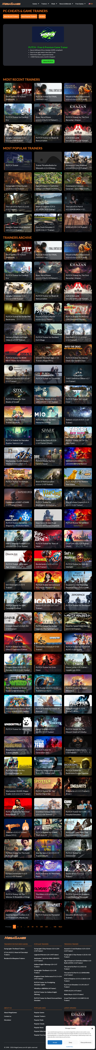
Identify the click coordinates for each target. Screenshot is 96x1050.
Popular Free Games (41, 1035)
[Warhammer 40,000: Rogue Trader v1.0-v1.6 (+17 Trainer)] (18, 786)
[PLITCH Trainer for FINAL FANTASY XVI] (48, 92)
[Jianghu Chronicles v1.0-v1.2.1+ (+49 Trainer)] (18, 133)
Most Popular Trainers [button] (28, 16)
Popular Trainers (39, 1016)
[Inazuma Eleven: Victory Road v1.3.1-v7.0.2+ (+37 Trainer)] (18, 704)
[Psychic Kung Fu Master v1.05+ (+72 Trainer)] (48, 312)
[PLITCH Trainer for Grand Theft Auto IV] (48, 828)
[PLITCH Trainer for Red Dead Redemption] (18, 807)
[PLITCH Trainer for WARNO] (78, 518)
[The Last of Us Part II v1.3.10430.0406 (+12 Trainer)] (78, 202)
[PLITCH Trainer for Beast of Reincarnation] (48, 133)
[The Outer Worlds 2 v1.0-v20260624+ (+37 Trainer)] (48, 394)
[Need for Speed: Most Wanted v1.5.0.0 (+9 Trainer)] (18, 223)
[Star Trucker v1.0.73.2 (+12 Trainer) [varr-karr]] (48, 683)
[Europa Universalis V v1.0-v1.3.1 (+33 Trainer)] (18, 869)
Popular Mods (38, 1020)
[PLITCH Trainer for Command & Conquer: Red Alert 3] (48, 580)
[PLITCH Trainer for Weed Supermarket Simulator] (18, 683)
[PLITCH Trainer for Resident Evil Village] (48, 333)
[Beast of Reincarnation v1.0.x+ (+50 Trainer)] (48, 477)
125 (46, 927)
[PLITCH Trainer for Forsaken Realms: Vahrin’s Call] (18, 436)
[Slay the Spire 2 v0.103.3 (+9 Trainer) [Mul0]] (48, 848)
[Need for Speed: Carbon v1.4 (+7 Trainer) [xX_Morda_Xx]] (18, 910)
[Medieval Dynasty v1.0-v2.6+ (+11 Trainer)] (18, 374)
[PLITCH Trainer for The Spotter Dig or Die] (48, 786)
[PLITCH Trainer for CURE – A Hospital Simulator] (78, 807)
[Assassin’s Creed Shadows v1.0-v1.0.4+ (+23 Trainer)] (78, 161)
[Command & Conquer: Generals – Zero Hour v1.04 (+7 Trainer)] (78, 181)
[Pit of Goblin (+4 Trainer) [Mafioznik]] (18, 92)
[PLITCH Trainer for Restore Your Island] (78, 477)
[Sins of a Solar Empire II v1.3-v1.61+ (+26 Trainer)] (78, 498)
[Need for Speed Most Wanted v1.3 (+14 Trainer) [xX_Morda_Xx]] (78, 621)
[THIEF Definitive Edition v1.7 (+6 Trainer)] (78, 374)
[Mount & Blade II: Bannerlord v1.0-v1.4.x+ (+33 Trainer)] (78, 92)
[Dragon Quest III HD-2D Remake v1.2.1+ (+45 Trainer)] (18, 663)
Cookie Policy (69, 1046)
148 (55, 927)
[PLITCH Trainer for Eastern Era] (18, 113)
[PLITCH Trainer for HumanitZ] (48, 910)
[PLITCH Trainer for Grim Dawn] (48, 663)
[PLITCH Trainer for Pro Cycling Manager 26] (18, 766)
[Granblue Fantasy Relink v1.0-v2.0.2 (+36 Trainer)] (48, 807)
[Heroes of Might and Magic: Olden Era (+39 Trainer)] (18, 333)
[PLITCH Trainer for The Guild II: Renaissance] (18, 848)
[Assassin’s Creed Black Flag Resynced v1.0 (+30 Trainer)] (78, 828)
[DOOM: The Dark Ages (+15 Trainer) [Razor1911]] (48, 353)
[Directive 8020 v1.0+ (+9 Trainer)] (78, 910)
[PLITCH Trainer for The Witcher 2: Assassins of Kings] (18, 890)
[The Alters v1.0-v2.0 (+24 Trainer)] (48, 890)
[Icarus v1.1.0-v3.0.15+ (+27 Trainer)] (48, 601)
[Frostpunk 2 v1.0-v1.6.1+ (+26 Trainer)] (78, 745)
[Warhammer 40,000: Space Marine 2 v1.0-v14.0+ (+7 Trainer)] (18, 456)
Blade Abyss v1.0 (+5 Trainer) (74, 994)
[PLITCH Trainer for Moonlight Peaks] (48, 869)
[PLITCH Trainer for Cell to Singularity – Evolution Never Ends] (18, 518)
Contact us (7, 1016)
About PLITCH (48, 61)
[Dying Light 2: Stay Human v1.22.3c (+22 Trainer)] (18, 181)
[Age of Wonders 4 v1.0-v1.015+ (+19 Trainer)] (48, 725)
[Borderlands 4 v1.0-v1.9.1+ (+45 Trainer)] (48, 559)
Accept (55, 1042)
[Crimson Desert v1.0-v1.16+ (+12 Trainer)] (18, 621)
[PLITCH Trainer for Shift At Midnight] (78, 559)
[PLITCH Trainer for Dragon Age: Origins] (18, 559)
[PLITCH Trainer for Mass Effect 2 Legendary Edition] (18, 642)
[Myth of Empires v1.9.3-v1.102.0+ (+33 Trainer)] (48, 202)
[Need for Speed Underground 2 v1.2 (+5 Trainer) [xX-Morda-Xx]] (48, 766)
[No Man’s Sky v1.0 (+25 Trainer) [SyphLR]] (18, 415)
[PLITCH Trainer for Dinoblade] (48, 374)
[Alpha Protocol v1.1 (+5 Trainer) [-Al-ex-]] (78, 704)
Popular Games (39, 1012)
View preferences (86, 1042)
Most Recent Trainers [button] (11, 16)
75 (37, 927)
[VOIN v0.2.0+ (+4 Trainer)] (78, 223)
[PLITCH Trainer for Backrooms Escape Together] (78, 766)
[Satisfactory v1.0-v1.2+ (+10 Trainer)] (48, 642)
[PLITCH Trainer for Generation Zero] (48, 745)
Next (60, 927)
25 (28, 927)
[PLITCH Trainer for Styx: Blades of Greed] (18, 394)
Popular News (39, 1027)
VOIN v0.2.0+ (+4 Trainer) (72, 990)
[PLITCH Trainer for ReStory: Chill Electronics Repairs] (78, 312)
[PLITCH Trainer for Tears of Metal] (48, 539)
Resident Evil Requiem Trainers (14, 958)
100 (41, 927)
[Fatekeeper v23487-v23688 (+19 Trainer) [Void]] (18, 498)
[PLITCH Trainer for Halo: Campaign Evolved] (18, 601)
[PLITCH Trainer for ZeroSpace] (78, 601)
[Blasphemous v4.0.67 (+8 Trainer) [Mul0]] (18, 745)
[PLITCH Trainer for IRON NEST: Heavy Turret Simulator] (18, 353)
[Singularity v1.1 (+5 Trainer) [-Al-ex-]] (78, 786)
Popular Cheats (39, 1024)
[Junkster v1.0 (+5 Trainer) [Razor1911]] (18, 828)
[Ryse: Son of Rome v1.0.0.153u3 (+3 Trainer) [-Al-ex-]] (48, 113)
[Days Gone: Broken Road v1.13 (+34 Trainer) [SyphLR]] (48, 518)
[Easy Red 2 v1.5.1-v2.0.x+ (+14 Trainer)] (78, 333)
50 (32, 927)
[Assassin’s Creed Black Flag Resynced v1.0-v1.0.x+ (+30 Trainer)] (78, 580)
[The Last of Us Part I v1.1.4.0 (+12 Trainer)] (18, 202)
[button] (92, 1028)
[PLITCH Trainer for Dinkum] (18, 477)
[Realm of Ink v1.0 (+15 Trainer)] (78, 869)
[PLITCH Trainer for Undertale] (18, 725)
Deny (70, 1042)
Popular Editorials (40, 1031)
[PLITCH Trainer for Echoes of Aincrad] (48, 704)
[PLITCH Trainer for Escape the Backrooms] (18, 312)
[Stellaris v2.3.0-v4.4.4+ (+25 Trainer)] (78, 415)
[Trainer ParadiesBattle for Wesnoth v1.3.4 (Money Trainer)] (48, 161)
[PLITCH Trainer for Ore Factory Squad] (48, 456)
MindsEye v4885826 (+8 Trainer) (45, 988)
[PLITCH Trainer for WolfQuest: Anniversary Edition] (48, 498)
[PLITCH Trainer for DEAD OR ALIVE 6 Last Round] (78, 642)
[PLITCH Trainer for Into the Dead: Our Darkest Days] (78, 353)
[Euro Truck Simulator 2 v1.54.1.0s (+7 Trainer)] (48, 223)
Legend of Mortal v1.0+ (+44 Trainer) (46, 954)
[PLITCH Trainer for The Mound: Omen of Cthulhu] (78, 725)
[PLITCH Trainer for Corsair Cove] (78, 394)
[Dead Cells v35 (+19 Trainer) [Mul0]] (78, 539)
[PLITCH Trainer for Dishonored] (78, 848)
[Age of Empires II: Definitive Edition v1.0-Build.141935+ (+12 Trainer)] (48, 181)
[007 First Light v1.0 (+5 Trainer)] (18, 580)
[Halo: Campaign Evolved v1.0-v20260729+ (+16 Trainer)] (18, 539)
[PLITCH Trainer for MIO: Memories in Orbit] (48, 415)
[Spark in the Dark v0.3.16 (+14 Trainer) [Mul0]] (48, 436)
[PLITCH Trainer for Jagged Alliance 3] (78, 683)
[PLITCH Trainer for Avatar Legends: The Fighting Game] (48, 621)
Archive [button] (42, 16)
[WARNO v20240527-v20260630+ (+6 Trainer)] (78, 456)
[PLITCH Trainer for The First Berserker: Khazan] (78, 113)
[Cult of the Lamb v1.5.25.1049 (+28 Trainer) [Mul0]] (78, 133)
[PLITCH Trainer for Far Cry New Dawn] (78, 436)
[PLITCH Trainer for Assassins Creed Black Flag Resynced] (78, 890)
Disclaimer (7, 1020)
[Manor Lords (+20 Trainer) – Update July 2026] (78, 663)
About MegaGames (10, 1012)
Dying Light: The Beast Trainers (14, 948)
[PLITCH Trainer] (18, 161)
